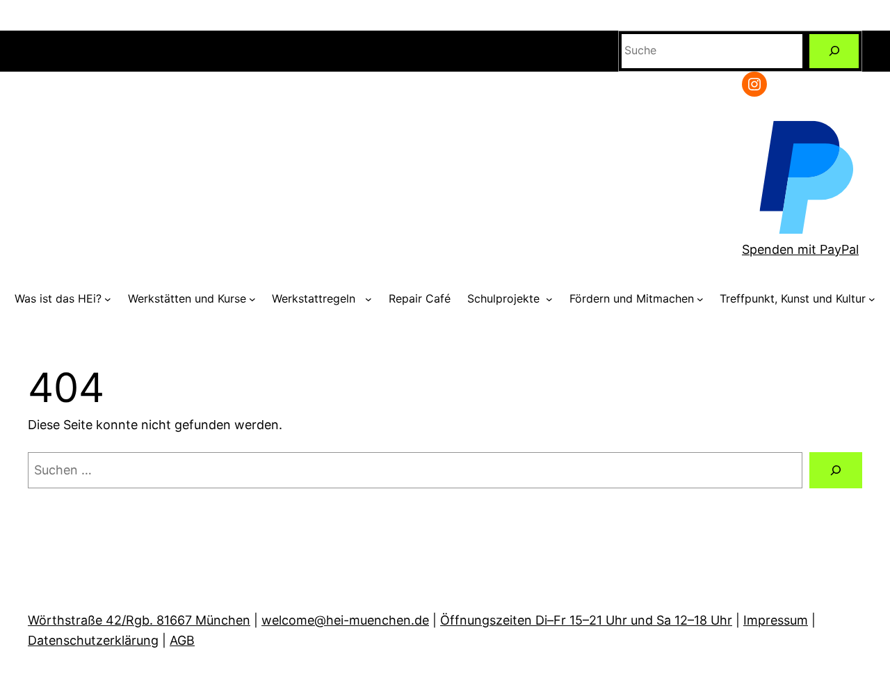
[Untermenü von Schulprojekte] (549, 299)
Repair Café (420, 298)
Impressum (775, 620)
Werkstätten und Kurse (187, 298)
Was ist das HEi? (58, 298)
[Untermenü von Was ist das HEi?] (107, 299)
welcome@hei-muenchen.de (345, 620)
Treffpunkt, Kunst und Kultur (793, 298)
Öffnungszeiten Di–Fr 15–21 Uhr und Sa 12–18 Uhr (586, 620)
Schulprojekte (505, 298)
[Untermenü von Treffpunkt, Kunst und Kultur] (871, 299)
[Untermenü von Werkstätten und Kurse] (252, 299)
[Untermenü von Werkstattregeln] (368, 299)
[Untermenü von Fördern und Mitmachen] (700, 299)
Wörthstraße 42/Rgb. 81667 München (139, 620)
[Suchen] (834, 51)
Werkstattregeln (317, 298)
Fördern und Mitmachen (631, 298)
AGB (182, 640)
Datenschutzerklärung (93, 640)
